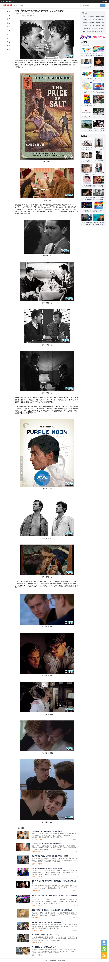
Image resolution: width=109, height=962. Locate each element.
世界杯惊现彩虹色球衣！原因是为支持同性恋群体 (86, 105)
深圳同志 (54, 960)
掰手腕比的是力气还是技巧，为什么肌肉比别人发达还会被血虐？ (86, 199)
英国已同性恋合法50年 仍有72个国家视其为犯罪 (86, 55)
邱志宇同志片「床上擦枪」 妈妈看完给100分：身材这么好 (52, 910)
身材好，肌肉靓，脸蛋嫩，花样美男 (92, 31)
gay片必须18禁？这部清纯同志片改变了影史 (46, 844)
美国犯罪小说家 (30, 16)
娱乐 (8, 19)
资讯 (22, 5)
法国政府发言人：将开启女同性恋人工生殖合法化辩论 (86, 68)
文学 (8, 46)
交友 (8, 49)
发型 (8, 23)
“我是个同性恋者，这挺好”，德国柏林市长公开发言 (98, 224)
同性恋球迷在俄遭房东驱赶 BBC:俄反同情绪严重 (98, 55)
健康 (8, 34)
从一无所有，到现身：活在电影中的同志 (45, 935)
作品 (22, 16)
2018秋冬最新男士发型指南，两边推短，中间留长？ (86, 187)
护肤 (8, 26)
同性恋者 (25, 16)
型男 (8, 38)
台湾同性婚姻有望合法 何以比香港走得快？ (47, 868)
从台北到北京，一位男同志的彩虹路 (44, 947)
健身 (8, 30)
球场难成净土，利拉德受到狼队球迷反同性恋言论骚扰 (98, 130)
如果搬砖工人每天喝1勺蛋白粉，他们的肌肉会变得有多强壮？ (98, 187)
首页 (8, 11)
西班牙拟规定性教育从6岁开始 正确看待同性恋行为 (98, 93)
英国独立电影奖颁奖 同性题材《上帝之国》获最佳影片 (86, 130)
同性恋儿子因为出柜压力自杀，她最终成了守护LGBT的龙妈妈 (86, 224)
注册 (102, 1)
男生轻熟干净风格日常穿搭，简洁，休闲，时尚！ (98, 149)
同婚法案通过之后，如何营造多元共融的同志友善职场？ (51, 856)
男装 (8, 15)
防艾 (8, 42)
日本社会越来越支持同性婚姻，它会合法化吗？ (48, 831)
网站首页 (16, 5)
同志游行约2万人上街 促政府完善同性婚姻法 (47, 922)
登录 (106, 1)
